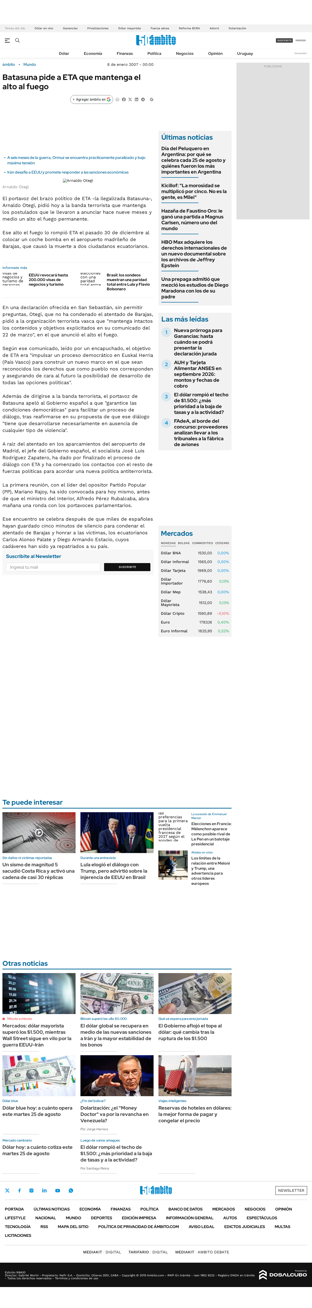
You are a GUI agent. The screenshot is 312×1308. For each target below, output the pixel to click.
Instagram (31, 1190)
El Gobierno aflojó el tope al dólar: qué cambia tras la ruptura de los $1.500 (190, 1032)
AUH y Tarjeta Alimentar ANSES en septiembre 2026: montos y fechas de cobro (198, 374)
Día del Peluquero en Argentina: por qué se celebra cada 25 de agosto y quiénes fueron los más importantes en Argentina (193, 160)
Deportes (101, 1217)
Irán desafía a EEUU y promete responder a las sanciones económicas (67, 172)
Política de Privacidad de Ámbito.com (138, 1226)
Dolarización (237, 28)
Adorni (214, 28)
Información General (190, 1217)
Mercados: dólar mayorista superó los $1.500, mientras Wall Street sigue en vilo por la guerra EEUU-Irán (36, 1035)
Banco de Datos (185, 1209)
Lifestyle (15, 1217)
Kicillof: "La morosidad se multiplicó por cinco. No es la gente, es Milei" (194, 191)
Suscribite (127, 567)
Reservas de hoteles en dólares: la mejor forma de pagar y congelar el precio (195, 1114)
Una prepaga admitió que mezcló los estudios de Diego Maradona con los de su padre (194, 288)
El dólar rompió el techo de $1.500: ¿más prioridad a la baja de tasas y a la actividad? (201, 403)
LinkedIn (44, 1190)
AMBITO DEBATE (202, 1252)
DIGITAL (102, 1252)
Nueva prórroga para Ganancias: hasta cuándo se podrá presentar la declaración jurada (198, 342)
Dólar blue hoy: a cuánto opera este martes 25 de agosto (37, 1111)
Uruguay (245, 53)
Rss (44, 1226)
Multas (282, 1226)
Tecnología (18, 1226)
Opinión (215, 53)
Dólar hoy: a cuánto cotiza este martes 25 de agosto (37, 1150)
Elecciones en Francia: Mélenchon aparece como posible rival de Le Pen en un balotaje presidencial (211, 834)
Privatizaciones (97, 28)
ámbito (8, 65)
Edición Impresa (139, 1217)
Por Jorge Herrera (94, 1129)
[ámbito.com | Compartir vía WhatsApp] (117, 99)
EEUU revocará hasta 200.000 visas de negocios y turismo (48, 280)
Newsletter (300, 53)
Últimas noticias (52, 1209)
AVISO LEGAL (201, 1226)
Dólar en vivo (44, 28)
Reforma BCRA (189, 28)
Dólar (64, 53)
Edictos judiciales (244, 1226)
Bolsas (184, 543)
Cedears (222, 543)
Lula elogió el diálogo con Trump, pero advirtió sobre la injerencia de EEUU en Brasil (113, 870)
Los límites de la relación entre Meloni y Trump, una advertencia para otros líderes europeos (210, 871)
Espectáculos (262, 1217)
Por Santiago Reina (94, 1168)
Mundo (29, 65)
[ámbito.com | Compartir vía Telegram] (143, 99)
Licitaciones (18, 1235)
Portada (14, 1209)
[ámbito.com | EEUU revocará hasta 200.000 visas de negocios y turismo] (13, 279)
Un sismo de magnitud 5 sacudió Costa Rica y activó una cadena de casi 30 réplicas (38, 870)
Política (154, 53)
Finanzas (125, 53)
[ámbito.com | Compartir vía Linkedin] (136, 99)
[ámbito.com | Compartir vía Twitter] (130, 99)
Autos (230, 1217)
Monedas (168, 543)
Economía (93, 53)
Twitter (7, 1190)
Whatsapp (71, 1190)
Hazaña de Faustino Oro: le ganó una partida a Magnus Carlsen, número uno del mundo (192, 220)
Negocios (185, 53)
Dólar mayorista (129, 28)
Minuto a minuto (19, 1018)
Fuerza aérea (160, 28)
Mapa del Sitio (73, 1226)
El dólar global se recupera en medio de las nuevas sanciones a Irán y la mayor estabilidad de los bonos (115, 1035)
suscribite (284, 40)
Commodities (202, 543)
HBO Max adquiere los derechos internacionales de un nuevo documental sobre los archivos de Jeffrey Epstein (194, 254)
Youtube (57, 1190)
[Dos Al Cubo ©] (283, 1275)
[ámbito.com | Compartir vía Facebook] (124, 99)
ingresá (300, 40)
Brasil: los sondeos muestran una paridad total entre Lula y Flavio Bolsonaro (128, 282)
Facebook (19, 1190)
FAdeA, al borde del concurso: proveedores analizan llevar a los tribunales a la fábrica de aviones (201, 433)
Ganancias (70, 28)
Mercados (223, 1209)
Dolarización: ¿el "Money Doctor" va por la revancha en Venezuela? (114, 1114)
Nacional (45, 1217)
